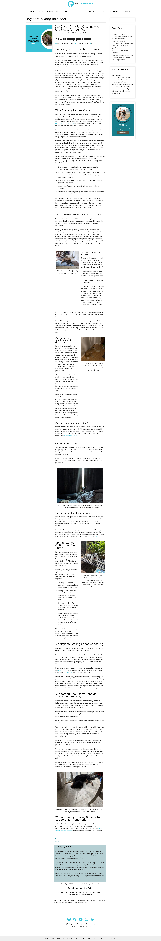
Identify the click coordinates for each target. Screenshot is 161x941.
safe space (85, 902)
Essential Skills (72, 900)
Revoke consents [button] (113, 938)
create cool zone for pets (97, 900)
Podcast (67, 11)
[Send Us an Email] (69, 919)
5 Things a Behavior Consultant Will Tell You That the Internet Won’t (122, 36)
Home (32, 11)
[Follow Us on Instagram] (86, 919)
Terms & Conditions (75, 888)
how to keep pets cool (60, 902)
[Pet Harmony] (80, 4)
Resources (92, 11)
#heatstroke (85, 900)
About (40, 11)
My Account (114, 11)
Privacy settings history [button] (99, 938)
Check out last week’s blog (64, 124)
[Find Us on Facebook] (74, 919)
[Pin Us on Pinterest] (92, 919)
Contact (103, 11)
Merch (76, 11)
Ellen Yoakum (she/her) (79, 33)
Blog (58, 11)
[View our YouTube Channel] (81, 919)
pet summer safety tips (74, 902)
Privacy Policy (87, 888)
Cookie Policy (70, 938)
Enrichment (63, 900)
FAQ (83, 11)
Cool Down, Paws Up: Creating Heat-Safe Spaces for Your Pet (77, 28)
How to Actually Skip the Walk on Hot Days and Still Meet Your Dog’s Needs (122, 57)
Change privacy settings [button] (83, 938)
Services (50, 11)
